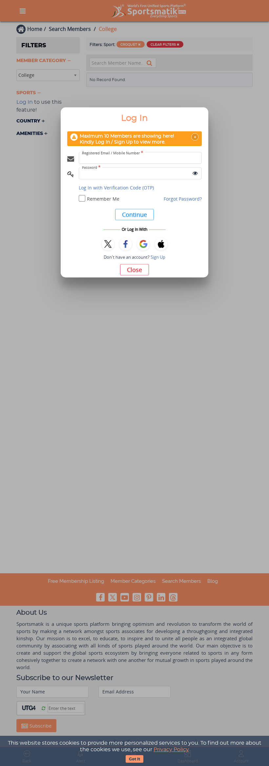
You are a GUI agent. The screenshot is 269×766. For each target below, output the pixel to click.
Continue (134, 214)
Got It (134, 759)
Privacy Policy (171, 749)
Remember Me (103, 199)
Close (134, 270)
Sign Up (158, 257)
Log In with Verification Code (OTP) (116, 188)
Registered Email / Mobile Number (112, 153)
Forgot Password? (183, 199)
